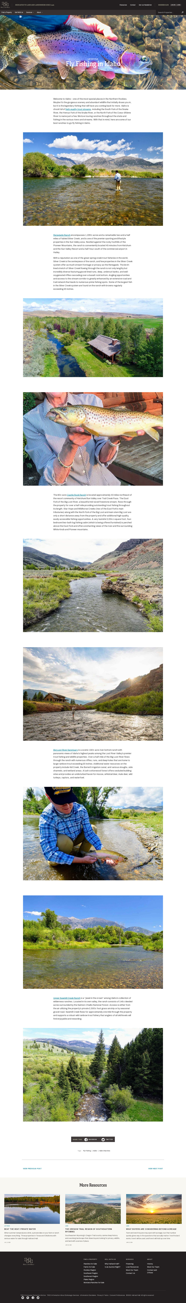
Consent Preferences (117, 1295)
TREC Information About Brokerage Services (63, 1295)
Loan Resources (132, 1267)
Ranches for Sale (90, 1264)
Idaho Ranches (104, 1151)
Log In (173, 5)
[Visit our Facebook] (33, 1298)
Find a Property (7, 12)
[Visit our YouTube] (22, 1298)
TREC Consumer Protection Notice (33, 1295)
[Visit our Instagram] (27, 1298)
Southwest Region (91, 1276)
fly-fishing (87, 1151)
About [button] (39, 12)
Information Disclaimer (88, 1295)
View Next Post (155, 1168)
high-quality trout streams (78, 109)
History (150, 1264)
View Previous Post (32, 1168)
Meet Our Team (132, 1270)
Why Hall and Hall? (112, 1264)
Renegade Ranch (61, 235)
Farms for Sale (89, 1267)
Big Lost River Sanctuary (65, 750)
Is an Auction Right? (112, 1267)
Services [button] (29, 12)
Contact (133, 5)
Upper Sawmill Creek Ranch (66, 998)
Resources (123, 5)
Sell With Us (19, 12)
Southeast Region (91, 1273)
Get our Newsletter (145, 5)
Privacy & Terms (102, 1295)
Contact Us (130, 1273)
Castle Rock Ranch (76, 495)
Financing (129, 1264)
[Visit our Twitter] (38, 1298)
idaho (95, 1151)
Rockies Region (90, 1270)
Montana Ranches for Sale (94, 1282)
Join (178, 5)
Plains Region (89, 1279)
